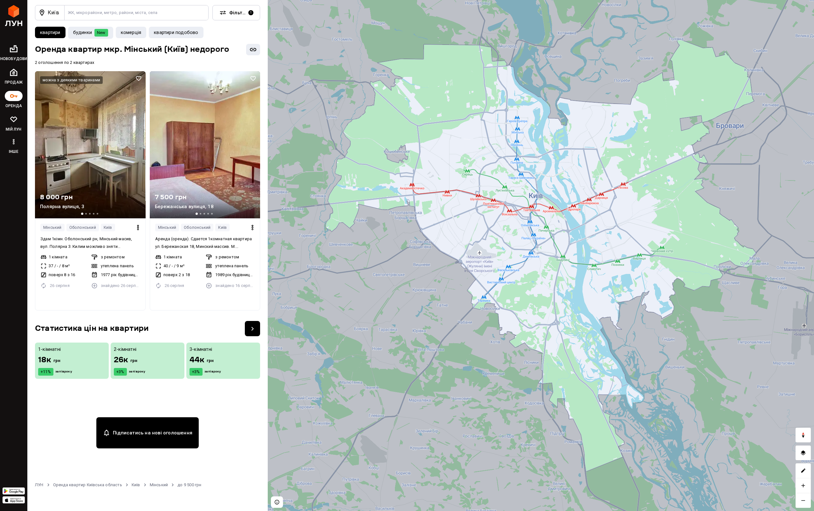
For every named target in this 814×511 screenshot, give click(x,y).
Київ (108, 227)
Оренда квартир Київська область (87, 484)
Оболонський (82, 227)
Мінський (52, 227)
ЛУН (39, 484)
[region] (541, 255)
